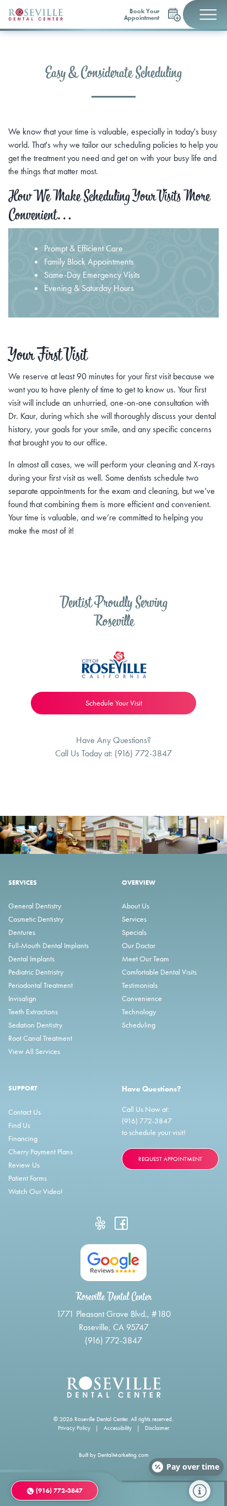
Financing (22, 1138)
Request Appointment (170, 1159)
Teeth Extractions (33, 1011)
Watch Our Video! (35, 1191)
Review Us (24, 1165)
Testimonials (140, 985)
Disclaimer (157, 1428)
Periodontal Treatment (40, 985)
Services (134, 919)
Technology (139, 1011)
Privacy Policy (74, 1428)
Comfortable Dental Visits (159, 972)
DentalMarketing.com (123, 1455)
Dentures (21, 932)
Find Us (19, 1125)
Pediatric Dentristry (35, 972)
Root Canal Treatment (40, 1038)
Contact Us (24, 1112)
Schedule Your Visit (113, 703)
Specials (134, 932)
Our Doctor (138, 945)
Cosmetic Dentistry (35, 919)
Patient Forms (27, 1178)
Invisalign (22, 998)
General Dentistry (34, 906)
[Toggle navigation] (205, 14)
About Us (135, 906)
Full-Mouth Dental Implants (48, 945)
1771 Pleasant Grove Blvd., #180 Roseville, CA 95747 (113, 1320)
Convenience (142, 998)
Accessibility (118, 1428)
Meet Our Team (145, 959)
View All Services (34, 1051)
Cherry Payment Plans (40, 1152)
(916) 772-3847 (143, 753)
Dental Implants (31, 959)
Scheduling (138, 1025)
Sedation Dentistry (35, 1025)
